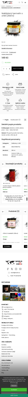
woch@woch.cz (15, 272)
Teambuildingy (6, 368)
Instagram (16, 269)
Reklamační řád (6, 354)
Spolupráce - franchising (8, 335)
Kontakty (4, 345)
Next (25, 164)
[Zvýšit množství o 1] (10, 69)
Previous (3, 164)
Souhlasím (14, 390)
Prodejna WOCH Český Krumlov (10, 328)
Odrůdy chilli (5, 370)
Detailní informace (7, 48)
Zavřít (22, 78)
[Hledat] (19, 2)
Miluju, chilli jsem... (20, 269)
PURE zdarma (5, 337)
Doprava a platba (6, 347)
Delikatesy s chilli (16, 143)
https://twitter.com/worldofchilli (12, 269)
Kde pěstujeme (6, 365)
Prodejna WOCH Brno (7, 325)
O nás (3, 330)
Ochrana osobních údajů (8, 351)
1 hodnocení (12, 52)
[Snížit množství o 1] (4, 69)
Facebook (8, 269)
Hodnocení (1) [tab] (15, 120)
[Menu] (25, 2)
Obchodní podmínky (7, 349)
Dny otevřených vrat (7, 363)
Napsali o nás (5, 332)
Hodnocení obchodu (7, 356)
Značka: (7, 54)
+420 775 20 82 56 (15, 276)
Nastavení (14, 385)
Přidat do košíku (17, 68)
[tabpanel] (12, 184)
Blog (3, 372)
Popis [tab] (6, 120)
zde (17, 382)
